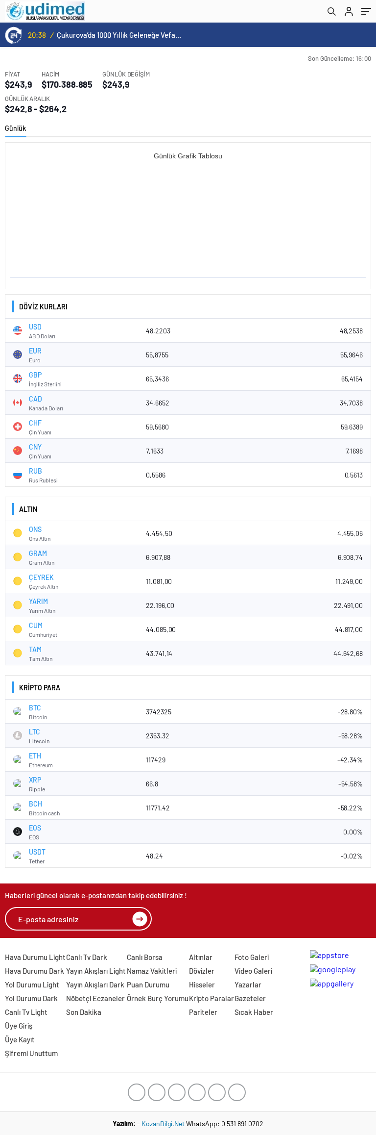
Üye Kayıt (20, 1039)
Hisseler (202, 984)
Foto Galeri (252, 957)
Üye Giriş (18, 1025)
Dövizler (201, 970)
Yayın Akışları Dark (95, 984)
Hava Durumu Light (35, 957)
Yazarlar (248, 984)
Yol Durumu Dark (31, 998)
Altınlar (200, 957)
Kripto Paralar (211, 998)
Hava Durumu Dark (34, 970)
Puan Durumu (148, 984)
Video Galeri (253, 970)
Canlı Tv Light (26, 1012)
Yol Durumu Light (32, 984)
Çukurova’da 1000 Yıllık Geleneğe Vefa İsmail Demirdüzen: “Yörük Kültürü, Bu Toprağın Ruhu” (119, 34)
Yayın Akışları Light (96, 970)
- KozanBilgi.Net (161, 1123)
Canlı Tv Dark (86, 957)
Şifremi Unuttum (31, 1053)
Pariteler (203, 1012)
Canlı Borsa (145, 957)
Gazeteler (250, 998)
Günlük (15, 128)
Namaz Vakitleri (152, 970)
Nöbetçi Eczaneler (95, 998)
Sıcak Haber (254, 1012)
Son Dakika (83, 1012)
